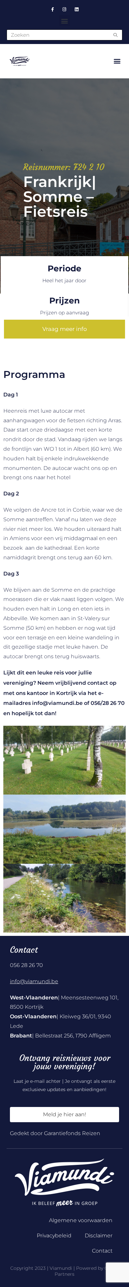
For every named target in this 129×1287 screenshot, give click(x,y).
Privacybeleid (54, 1235)
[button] (64, 20)
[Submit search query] (115, 34)
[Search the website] (64, 34)
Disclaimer (98, 1235)
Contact (102, 1251)
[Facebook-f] (52, 9)
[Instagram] (64, 9)
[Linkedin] (76, 9)
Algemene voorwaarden (80, 1220)
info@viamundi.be (34, 981)
